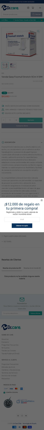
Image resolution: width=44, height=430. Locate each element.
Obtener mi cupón (22, 226)
